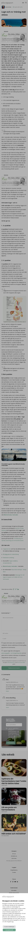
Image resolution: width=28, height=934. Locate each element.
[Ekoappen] (8, 897)
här (13, 921)
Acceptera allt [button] (9, 930)
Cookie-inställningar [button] (9, 926)
